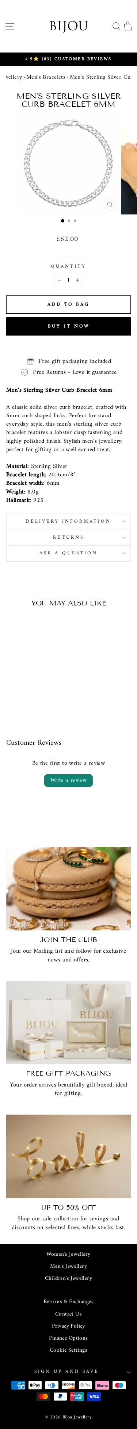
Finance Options (68, 1338)
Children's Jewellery (68, 1278)
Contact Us (68, 1314)
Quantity (68, 266)
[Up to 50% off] (68, 1156)
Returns (68, 537)
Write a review (68, 780)
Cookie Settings (68, 1350)
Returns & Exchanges (68, 1302)
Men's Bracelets (45, 77)
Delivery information (68, 521)
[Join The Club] (68, 888)
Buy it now (69, 326)
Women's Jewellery (68, 1254)
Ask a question (68, 553)
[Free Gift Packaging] (68, 1022)
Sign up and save (66, 1371)
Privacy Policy (68, 1326)
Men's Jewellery (68, 1266)
